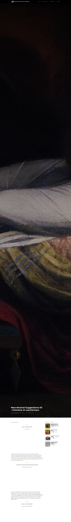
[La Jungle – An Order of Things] (47, 438)
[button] (58, 2)
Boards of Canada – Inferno (54, 430)
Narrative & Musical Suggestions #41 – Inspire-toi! (54, 443)
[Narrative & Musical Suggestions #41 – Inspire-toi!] (47, 444)
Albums (52, 431)
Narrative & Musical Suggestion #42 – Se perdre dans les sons (54, 424)
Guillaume (55, 426)
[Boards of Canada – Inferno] (47, 432)
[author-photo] (53, 426)
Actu (51, 426)
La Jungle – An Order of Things (55, 436)
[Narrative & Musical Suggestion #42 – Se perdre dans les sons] (47, 426)
